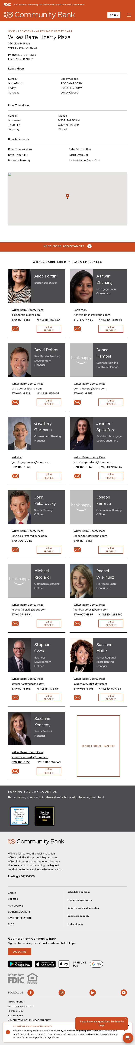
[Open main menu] (129, 15)
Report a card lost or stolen (83, 908)
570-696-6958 (86, 688)
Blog (11, 924)
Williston (17, 457)
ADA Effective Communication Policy (29, 1020)
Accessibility (15, 1015)
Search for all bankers (98, 746)
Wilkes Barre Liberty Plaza (54, 31)
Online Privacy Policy (20, 1006)
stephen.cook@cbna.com (28, 683)
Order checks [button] (75, 924)
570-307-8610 (24, 614)
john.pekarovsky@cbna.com (29, 535)
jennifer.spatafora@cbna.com (92, 462)
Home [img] (36, 842)
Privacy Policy (16, 1002)
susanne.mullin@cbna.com (90, 683)
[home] (39, 15)
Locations (25, 31)
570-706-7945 (24, 540)
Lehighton (80, 310)
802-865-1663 (24, 467)
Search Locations (19, 912)
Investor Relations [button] (20, 918)
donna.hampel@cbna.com (90, 388)
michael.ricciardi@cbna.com (29, 609)
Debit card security (78, 915)
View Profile (49, 328)
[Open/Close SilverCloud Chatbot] (128, 1038)
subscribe (20, 951)
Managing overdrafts (80, 900)
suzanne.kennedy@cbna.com (30, 757)
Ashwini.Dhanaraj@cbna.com (92, 314)
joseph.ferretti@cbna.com (90, 535)
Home (11, 31)
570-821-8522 (24, 393)
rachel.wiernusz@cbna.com (91, 609)
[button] (20, 964)
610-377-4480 (86, 319)
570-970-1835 (86, 614)
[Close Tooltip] (126, 1018)
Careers (13, 899)
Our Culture (15, 905)
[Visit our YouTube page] (124, 992)
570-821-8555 (27, 54)
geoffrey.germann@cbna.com (30, 462)
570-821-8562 (86, 467)
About (12, 893)
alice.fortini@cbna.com (26, 314)
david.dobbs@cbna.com (27, 388)
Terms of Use (15, 1011)
